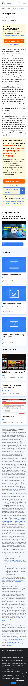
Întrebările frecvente (15, 490)
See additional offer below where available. (13, 35)
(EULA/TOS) (4, 639)
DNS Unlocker (8, 417)
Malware (14, 8)
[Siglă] (7, 3)
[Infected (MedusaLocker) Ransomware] (14, 324)
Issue (3, 375)
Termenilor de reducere (20, 521)
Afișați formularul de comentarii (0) (12, 244)
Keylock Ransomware (11, 275)
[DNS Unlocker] (14, 406)
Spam (9, 391)
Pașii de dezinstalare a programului (15, 650)
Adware (14, 307)
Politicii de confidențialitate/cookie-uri (10, 619)
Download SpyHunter (12, 181)
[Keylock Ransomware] (14, 264)
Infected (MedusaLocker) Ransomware (13, 335)
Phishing (4, 391)
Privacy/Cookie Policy (14, 37)
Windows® (16, 198)
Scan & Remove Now (12, 41)
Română (21, 3)
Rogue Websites (7, 307)
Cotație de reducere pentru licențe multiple (11, 190)
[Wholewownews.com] (14, 293)
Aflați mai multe (20, 680)
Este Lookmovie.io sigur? (13, 372)
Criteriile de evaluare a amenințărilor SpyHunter (13, 652)
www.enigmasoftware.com (15, 560)
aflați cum (21, 522)
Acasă (3, 650)
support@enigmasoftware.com (8, 580)
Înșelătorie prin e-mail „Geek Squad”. (11, 386)
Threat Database (6, 8)
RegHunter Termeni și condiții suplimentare (12, 657)
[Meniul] (24, 3)
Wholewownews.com (11, 304)
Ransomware (6, 278)
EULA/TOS (16, 519)
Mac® (22, 198)
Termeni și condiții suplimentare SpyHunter (12, 655)
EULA (4, 37)
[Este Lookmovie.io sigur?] (14, 362)
